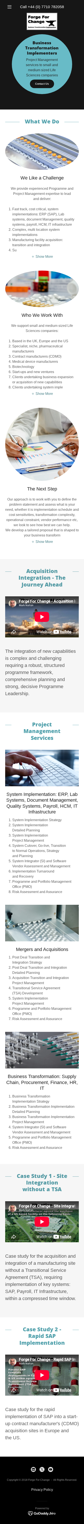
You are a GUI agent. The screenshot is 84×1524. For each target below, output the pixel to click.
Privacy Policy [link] (42, 1489)
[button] (10, 7)
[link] (42, 14)
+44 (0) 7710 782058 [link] (46, 7)
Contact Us (42, 83)
